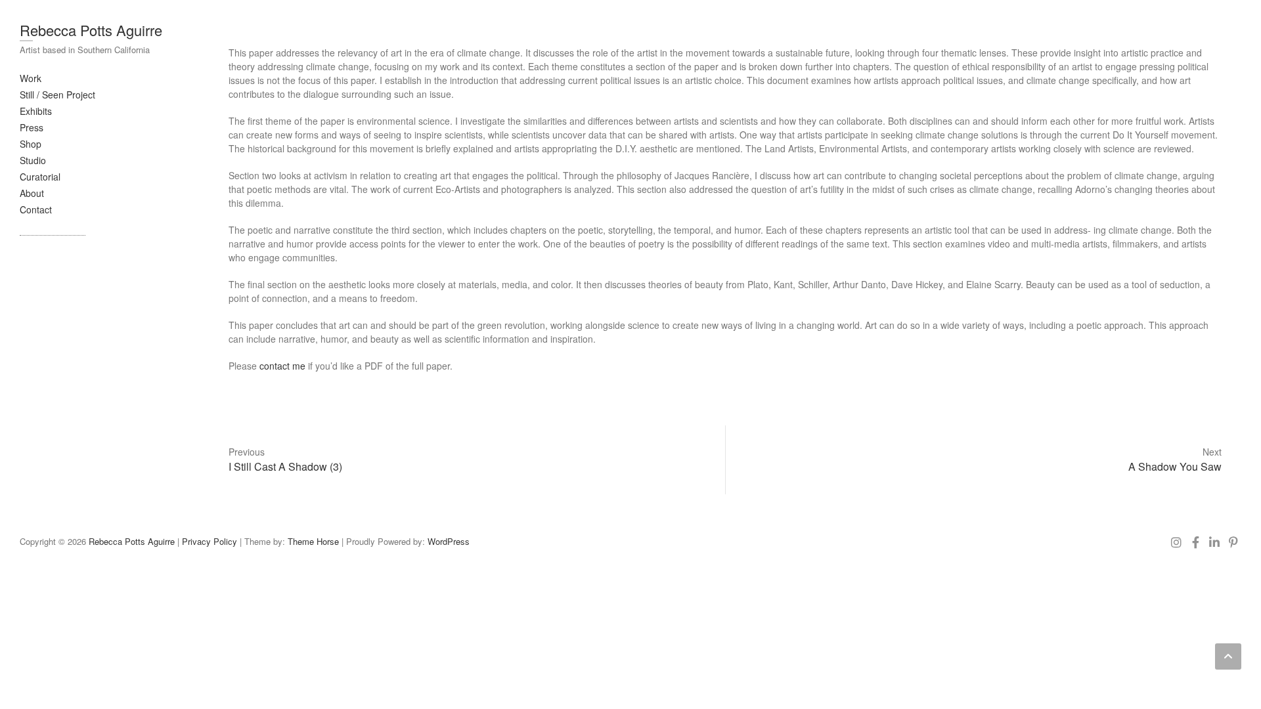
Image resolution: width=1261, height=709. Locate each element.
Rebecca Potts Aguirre (91, 30)
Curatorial (40, 176)
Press (31, 127)
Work (30, 78)
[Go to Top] (1228, 656)
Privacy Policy (209, 541)
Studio (33, 160)
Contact (36, 209)
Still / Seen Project (57, 94)
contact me (283, 365)
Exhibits (36, 111)
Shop (30, 143)
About (32, 193)
